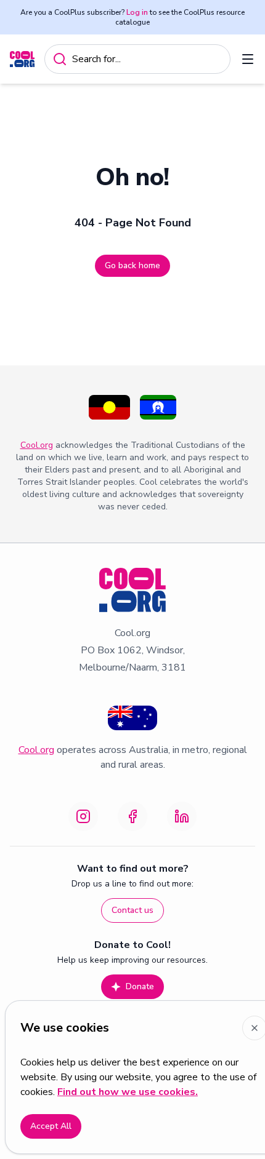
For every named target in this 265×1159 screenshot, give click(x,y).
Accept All (50, 1126)
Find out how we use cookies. (127, 1092)
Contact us (132, 910)
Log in (137, 12)
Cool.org (36, 445)
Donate (140, 986)
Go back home (132, 265)
